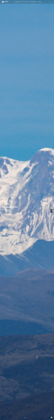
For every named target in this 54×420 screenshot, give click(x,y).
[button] (21, 417)
